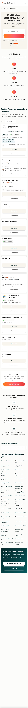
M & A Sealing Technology (10, 180)
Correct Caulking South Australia (12, 317)
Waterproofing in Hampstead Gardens (20, 539)
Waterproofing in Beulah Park (20, 500)
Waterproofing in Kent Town (6, 487)
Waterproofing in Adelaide (19, 530)
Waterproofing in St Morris (5, 517)
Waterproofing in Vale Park (20, 496)
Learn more (14, 568)
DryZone (4, 275)
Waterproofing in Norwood (5, 491)
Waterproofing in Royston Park (5, 470)
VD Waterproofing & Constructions (13, 296)
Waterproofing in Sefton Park (7, 543)
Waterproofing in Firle (6, 508)
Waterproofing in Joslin (6, 460)
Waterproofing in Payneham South (19, 487)
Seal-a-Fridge (6, 160)
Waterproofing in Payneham (19, 483)
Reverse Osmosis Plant (9, 337)
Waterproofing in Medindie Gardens (19, 491)
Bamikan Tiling (6, 258)
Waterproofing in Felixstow (5, 513)
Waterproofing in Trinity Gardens (6, 496)
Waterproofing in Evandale (19, 470)
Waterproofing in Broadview (5, 534)
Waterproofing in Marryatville (19, 534)
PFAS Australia (6, 354)
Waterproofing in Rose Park (20, 513)
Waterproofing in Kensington (5, 521)
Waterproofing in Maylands (19, 474)
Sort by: (3, 121)
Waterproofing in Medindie (5, 483)
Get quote (14, 149)
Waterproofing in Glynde (21, 516)
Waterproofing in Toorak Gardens (7, 539)
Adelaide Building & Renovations (12, 126)
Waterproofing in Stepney (5, 465)
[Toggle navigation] (25, 3)
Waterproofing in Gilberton (19, 465)
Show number (14, 153)
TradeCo (4, 204)
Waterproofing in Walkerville (5, 478)
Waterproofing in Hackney (5, 474)
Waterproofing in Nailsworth (19, 509)
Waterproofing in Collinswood (5, 500)
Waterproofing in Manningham (5, 526)
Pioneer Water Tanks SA (9, 221)
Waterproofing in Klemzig (21, 525)
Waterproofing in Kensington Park (5, 530)
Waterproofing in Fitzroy (20, 521)
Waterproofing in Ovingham (19, 543)
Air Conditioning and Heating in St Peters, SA (13, 447)
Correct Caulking (7, 238)
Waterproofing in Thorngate (5, 504)
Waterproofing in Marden (21, 478)
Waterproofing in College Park (21, 461)
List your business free (15, 563)
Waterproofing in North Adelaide (20, 504)
